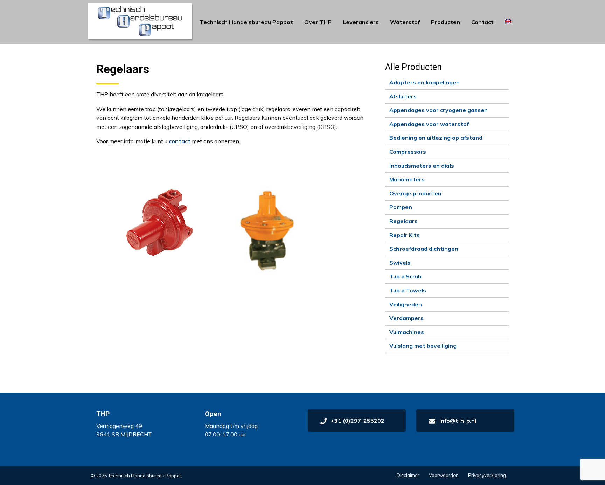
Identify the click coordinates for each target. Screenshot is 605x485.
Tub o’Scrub (405, 276)
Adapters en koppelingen (424, 82)
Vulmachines (406, 331)
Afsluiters (403, 96)
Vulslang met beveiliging (423, 345)
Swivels (400, 262)
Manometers (407, 179)
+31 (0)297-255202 (356, 420)
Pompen (400, 206)
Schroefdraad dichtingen (423, 248)
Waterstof (405, 22)
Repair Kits (404, 234)
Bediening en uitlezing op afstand (435, 137)
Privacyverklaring (487, 475)
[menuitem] (246, 22)
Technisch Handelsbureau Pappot (246, 22)
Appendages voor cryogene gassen (438, 109)
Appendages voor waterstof (429, 123)
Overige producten (415, 193)
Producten (445, 22)
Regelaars (403, 220)
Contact (482, 22)
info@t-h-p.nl (457, 420)
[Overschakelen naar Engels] (508, 21)
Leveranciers (361, 22)
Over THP (318, 22)
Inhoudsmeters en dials (421, 165)
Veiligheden (405, 304)
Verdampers (406, 317)
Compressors (407, 151)
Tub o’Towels (407, 290)
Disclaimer (408, 475)
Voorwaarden (444, 475)
